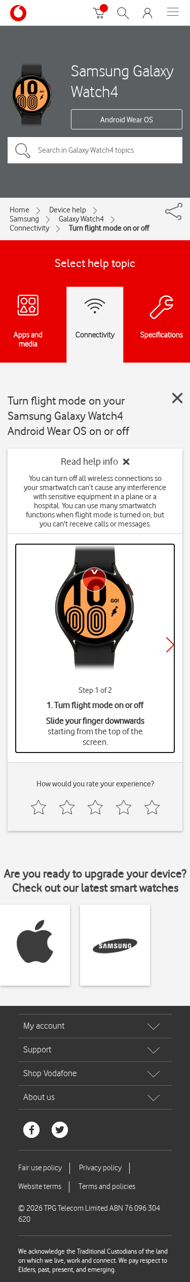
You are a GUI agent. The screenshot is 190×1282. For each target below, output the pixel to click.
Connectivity (29, 228)
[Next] (170, 644)
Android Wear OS (126, 119)
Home (19, 209)
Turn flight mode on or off (109, 228)
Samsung (24, 219)
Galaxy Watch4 (81, 219)
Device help (67, 209)
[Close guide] (177, 398)
